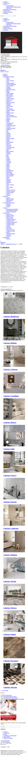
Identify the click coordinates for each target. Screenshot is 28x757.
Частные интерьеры (11, 211)
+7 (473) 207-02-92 (5, 55)
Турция (8, 301)
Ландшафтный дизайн (11, 210)
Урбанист (8, 103)
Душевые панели (10, 223)
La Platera (8, 88)
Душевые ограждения (11, 222)
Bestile (7, 120)
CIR (7, 130)
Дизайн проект (10, 5)
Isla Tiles (8, 153)
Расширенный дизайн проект (13, 7)
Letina (7, 164)
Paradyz (8, 92)
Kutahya (8, 160)
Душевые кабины (10, 233)
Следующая (5, 690)
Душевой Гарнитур (11, 219)
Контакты (5, 13)
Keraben (8, 159)
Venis (7, 183)
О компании (6, 3)
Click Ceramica (9, 85)
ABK (7, 78)
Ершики (8, 225)
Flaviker (8, 143)
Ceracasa (8, 126)
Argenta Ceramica (10, 110)
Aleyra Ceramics (10, 80)
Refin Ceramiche (10, 174)
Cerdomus (8, 129)
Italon (7, 156)
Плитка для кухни (10, 189)
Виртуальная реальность (12, 697)
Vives (7, 188)
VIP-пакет (8, 8)
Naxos (7, 168)
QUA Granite (9, 173)
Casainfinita (9, 124)
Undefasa (8, 97)
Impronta (8, 152)
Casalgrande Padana (11, 125)
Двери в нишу (9, 218)
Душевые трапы (10, 224)
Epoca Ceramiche (10, 138)
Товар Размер (4, 305)
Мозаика (8, 101)
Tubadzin (8, 180)
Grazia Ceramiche (10, 147)
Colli (7, 132)
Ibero (7, 150)
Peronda (8, 169)
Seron (7, 178)
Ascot (7, 81)
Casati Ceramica (10, 192)
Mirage (8, 90)
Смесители (9, 228)
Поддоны (8, 227)
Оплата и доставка (8, 12)
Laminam (8, 162)
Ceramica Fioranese (10, 128)
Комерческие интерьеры (12, 209)
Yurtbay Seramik (10, 98)
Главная (5, 1)
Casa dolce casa (9, 123)
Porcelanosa (9, 171)
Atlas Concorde (9, 115)
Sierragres (8, 201)
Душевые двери (10, 220)
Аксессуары (9, 214)
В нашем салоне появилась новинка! (15, 699)
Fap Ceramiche (9, 142)
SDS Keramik (9, 200)
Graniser (8, 87)
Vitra (7, 186)
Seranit (7, 177)
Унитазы (8, 236)
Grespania (8, 148)
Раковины (8, 234)
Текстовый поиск (5, 285)
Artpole (8, 206)
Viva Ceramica (9, 187)
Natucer (8, 166)
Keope (7, 157)
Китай (7, 296)
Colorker (8, 133)
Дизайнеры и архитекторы (10, 9)
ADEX (8, 79)
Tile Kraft (8, 179)
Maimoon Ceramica (10, 89)
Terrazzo (8, 193)
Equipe (8, 139)
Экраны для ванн (10, 229)
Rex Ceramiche (9, 175)
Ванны (8, 232)
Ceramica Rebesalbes (11, 84)
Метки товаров (4, 291)
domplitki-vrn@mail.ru (6, 66)
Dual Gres (8, 135)
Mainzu (8, 165)
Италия (8, 295)
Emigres (8, 137)
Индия (8, 294)
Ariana (7, 111)
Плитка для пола (10, 191)
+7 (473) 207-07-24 (5, 65)
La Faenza (8, 161)
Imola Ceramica (9, 151)
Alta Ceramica (9, 106)
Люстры (8, 238)
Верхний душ (9, 216)
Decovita (8, 134)
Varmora (8, 195)
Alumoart (8, 205)
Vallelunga (8, 182)
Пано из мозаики (10, 102)
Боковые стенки (10, 215)
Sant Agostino (9, 94)
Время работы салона (11, 696)
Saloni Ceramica (10, 93)
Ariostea (8, 114)
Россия (7, 299)
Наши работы (6, 10)
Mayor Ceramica (10, 198)
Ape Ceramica (9, 108)
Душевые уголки (10, 231)
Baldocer (8, 119)
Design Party (9, 695)
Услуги (5, 4)
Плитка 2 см (9, 99)
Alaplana (8, 105)
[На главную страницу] (11, 52)
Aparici (8, 107)
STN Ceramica (9, 96)
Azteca (7, 117)
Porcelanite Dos (9, 170)
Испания (8, 302)
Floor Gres (8, 144)
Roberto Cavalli (9, 112)
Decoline (8, 204)
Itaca (7, 155)
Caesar (7, 121)
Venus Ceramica (10, 184)
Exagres (8, 197)
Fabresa (8, 141)
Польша (8, 298)
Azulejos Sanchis (10, 83)
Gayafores (8, 146)
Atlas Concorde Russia (11, 116)
